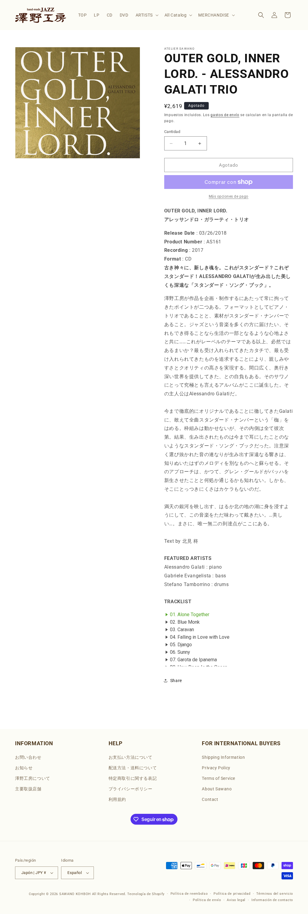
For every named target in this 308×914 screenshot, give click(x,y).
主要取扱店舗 (28, 788)
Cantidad (172, 131)
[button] (146, 15)
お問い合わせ (28, 757)
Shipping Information (223, 757)
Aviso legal (236, 900)
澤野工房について (32, 778)
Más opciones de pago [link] (228, 196)
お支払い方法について (130, 757)
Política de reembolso (189, 894)
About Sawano (217, 788)
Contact (210, 799)
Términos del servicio (274, 894)
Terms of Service (218, 778)
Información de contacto (272, 900)
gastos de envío (225, 115)
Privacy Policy (216, 767)
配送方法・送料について (133, 767)
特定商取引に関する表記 (133, 778)
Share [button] (176, 680)
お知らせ (23, 767)
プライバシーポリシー (130, 788)
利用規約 (117, 799)
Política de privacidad (232, 894)
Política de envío (207, 900)
